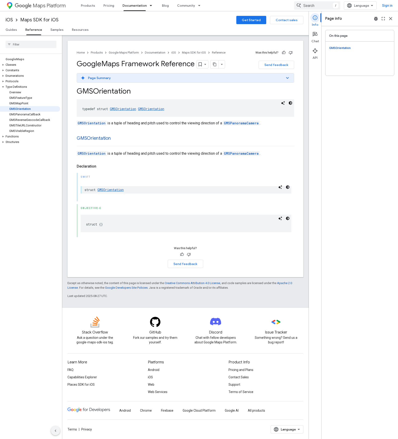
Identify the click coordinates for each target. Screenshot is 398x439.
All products (256, 410)
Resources (80, 30)
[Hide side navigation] (55, 430)
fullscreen (383, 18)
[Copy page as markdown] (215, 64)
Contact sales (287, 20)
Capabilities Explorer (82, 377)
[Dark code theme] (290, 103)
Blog (165, 5)
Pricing (108, 5)
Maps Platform (49, 6)
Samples (57, 30)
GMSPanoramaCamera (241, 123)
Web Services (157, 392)
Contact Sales (238, 377)
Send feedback (276, 65)
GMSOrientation (123, 109)
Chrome (146, 410)
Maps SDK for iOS (39, 20)
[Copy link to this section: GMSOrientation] (115, 138)
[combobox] (317, 5)
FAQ (70, 370)
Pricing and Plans (240, 370)
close (390, 18)
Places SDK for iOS (81, 384)
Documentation (135, 5)
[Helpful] (283, 52)
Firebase (167, 410)
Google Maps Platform (124, 52)
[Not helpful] (290, 52)
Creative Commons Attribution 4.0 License (192, 283)
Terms (72, 429)
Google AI (232, 410)
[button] (30, 65)
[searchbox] (31, 44)
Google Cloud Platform (199, 410)
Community (186, 5)
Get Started (251, 20)
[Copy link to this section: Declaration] (100, 166)
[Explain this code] (283, 103)
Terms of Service (240, 392)
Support (234, 384)
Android (153, 370)
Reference (33, 30)
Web (151, 384)
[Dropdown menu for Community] (200, 5)
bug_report (376, 18)
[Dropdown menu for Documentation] (152, 5)
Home (81, 52)
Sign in (387, 5)
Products (88, 5)
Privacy (86, 429)
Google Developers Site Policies (126, 287)
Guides (11, 30)
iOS (9, 20)
